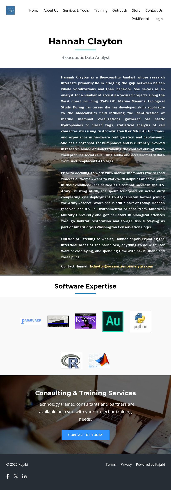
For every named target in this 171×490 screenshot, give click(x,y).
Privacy (126, 464)
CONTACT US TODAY (85, 435)
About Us (51, 10)
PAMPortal (140, 18)
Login (158, 18)
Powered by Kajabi (150, 464)
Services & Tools (76, 10)
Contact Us (154, 10)
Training (100, 10)
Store (136, 10)
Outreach (119, 10)
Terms (111, 464)
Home (34, 10)
